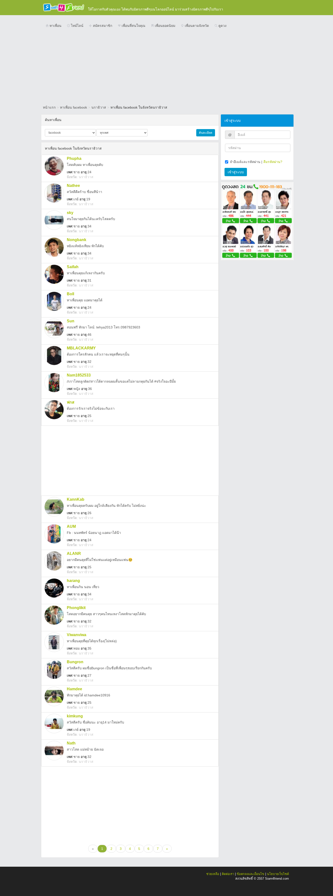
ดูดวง (221, 26)
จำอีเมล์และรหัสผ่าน (245, 162)
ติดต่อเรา (228, 874)
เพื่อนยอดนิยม (164, 26)
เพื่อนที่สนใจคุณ (133, 26)
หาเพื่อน (55, 26)
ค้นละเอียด (205, 132)
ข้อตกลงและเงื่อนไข (250, 874)
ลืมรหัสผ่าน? (272, 162)
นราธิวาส (98, 107)
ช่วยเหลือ (212, 874)
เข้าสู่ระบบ (236, 172)
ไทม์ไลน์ (76, 26)
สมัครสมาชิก (102, 26)
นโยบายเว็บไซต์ (278, 874)
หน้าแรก (49, 107)
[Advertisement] (166, 67)
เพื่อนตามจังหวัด (196, 26)
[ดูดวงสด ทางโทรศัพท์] (257, 221)
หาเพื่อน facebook (73, 107)
